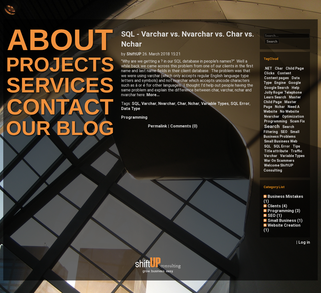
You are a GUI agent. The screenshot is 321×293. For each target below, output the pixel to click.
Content (284, 73)
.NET (268, 68)
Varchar (148, 103)
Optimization (293, 116)
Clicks (269, 73)
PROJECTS (60, 64)
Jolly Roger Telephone (283, 92)
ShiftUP (133, 54)
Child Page (295, 68)
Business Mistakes (283, 199)
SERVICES (60, 85)
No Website (289, 111)
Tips (296, 146)
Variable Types (215, 103)
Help (295, 88)
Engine (280, 83)
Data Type (130, 108)
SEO (284, 132)
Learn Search (275, 97)
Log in (304, 242)
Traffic (296, 151)
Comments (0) (183, 126)
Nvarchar (167, 103)
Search (272, 126)
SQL (136, 103)
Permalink (157, 126)
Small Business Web (280, 141)
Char (181, 103)
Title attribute (276, 151)
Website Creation (282, 227)
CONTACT (60, 106)
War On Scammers (279, 161)
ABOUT (60, 39)
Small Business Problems (281, 134)
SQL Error (240, 103)
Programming (134, 117)
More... (152, 94)
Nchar (193, 103)
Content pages (276, 78)
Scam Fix (297, 121)
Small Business (285, 220)
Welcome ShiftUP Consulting (278, 167)
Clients (277, 206)
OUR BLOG (60, 128)
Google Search (276, 88)
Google (294, 83)
